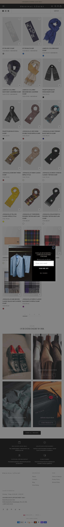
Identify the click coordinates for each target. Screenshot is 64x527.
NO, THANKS (43, 273)
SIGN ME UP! (43, 268)
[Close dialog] (53, 248)
